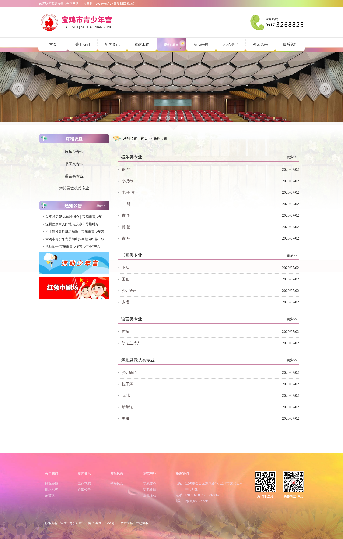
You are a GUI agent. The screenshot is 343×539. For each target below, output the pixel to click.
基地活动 (149, 495)
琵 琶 (126, 227)
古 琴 (126, 238)
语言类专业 (74, 176)
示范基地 (230, 44)
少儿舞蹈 (129, 373)
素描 (125, 302)
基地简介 (149, 483)
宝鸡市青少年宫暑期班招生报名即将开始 (75, 233)
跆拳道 (127, 407)
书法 (125, 268)
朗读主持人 (131, 343)
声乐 (125, 332)
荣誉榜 (50, 495)
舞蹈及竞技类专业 (74, 188)
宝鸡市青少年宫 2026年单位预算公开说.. (75, 248)
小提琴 (127, 181)
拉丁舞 (127, 384)
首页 (53, 44)
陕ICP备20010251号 (101, 523)
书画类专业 (74, 164)
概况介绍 (51, 483)
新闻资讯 (112, 44)
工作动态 (84, 483)
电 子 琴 (128, 192)
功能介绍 (149, 489)
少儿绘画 (129, 291)
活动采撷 (201, 44)
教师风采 (260, 44)
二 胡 (126, 204)
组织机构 (51, 489)
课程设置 (171, 44)
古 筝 (126, 215)
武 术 (126, 395)
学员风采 (116, 483)
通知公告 (84, 489)
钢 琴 (126, 169)
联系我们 (290, 44)
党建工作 (141, 44)
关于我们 (82, 44)
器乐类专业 (74, 152)
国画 (125, 279)
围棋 (125, 418)
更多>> (100, 205)
